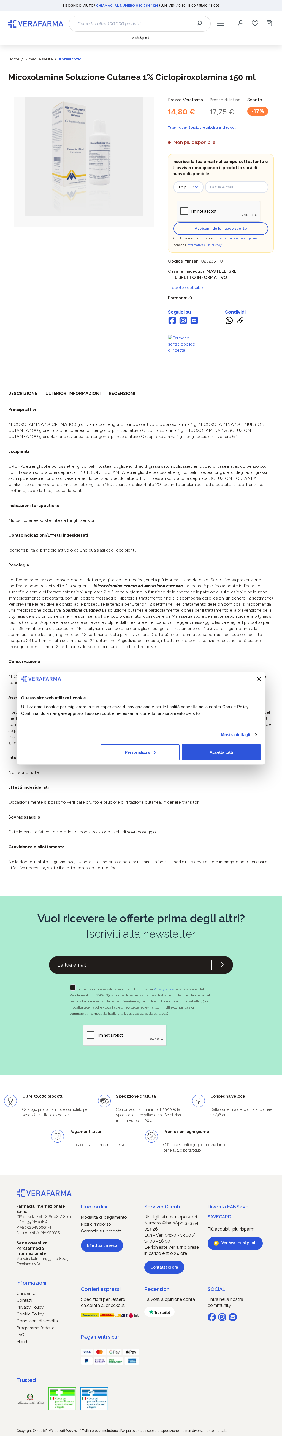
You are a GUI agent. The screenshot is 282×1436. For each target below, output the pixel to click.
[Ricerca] (201, 23)
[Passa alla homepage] (35, 23)
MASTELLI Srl (222, 271)
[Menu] (220, 23)
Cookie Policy (30, 1314)
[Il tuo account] (240, 23)
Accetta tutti (221, 752)
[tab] (22, 394)
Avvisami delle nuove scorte (221, 228)
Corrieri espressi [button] (101, 1289)
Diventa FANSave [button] (228, 1207)
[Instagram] (183, 321)
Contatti (24, 1300)
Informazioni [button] (31, 1283)
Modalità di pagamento (104, 1217)
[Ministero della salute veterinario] (94, 1398)
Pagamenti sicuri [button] (100, 1337)
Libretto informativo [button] (201, 277)
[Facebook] (172, 321)
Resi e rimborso (96, 1224)
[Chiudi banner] (259, 679)
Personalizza (137, 752)
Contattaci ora (164, 1267)
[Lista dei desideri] (255, 23)
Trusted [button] (26, 1380)
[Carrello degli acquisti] (269, 23)
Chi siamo (26, 1293)
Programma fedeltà (36, 1327)
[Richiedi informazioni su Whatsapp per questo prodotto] (229, 321)
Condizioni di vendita (37, 1321)
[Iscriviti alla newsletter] (222, 965)
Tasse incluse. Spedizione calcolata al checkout (202, 127)
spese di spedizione (163, 1431)
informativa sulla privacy (204, 245)
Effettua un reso (102, 1245)
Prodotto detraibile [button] (186, 287)
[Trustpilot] (159, 1312)
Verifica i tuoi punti (239, 1243)
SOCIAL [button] (217, 1289)
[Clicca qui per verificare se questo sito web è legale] (62, 1398)
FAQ (21, 1334)
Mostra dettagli (235, 734)
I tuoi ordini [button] (94, 1207)
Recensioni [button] (157, 1289)
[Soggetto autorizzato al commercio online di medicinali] (183, 343)
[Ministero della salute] (30, 1399)
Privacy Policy (164, 989)
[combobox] (135, 23)
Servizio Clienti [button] (162, 1207)
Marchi (23, 1341)
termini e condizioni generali (239, 238)
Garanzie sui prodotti (101, 1231)
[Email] (194, 321)
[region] (84, 162)
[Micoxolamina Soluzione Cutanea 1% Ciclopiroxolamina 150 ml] (84, 156)
